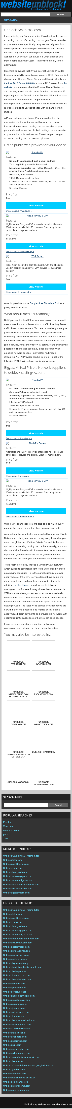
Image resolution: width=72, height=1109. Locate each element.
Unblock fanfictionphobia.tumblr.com (22, 967)
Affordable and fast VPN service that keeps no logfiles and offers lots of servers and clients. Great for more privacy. (34, 451)
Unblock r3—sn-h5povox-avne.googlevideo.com (28, 1065)
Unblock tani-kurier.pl (14, 1032)
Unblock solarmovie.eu (15, 1004)
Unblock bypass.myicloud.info (18, 1020)
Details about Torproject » (18, 292)
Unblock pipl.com (12, 1045)
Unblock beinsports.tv (14, 971)
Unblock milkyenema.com (16, 1085)
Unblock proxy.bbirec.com (16, 950)
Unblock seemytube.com (16, 1049)
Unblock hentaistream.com (17, 979)
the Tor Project (21, 585)
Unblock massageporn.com (17, 876)
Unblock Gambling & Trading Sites (21, 855)
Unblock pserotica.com (15, 1040)
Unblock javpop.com (14, 1008)
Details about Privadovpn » (19, 211)
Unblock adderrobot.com (16, 1012)
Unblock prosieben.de (14, 987)
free (12, 277)
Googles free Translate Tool (44, 303)
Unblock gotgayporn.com (16, 892)
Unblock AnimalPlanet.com (17, 1024)
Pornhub (7, 822)
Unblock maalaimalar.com (16, 1000)
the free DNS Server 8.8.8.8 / (20, 83)
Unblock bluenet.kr (13, 1061)
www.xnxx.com (11, 830)
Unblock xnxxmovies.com (16, 1028)
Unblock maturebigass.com (17, 880)
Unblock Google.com (14, 983)
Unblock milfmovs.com (15, 959)
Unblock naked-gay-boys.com (19, 995)
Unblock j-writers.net (14, 1069)
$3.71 (12, 461)
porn (5, 834)
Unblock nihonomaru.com (16, 1053)
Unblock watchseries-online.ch (19, 1077)
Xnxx (5, 838)
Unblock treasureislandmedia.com (21, 884)
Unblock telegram (12, 860)
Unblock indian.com (13, 1016)
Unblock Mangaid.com (15, 872)
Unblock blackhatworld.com (17, 888)
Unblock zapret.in (12, 868)
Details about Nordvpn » (17, 476)
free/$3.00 (12, 236)
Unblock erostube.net (14, 991)
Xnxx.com (8, 826)
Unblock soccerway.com (16, 955)
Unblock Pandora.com (15, 1036)
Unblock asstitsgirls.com (16, 864)
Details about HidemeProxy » (20, 251)
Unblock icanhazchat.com (16, 975)
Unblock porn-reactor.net (16, 1090)
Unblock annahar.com (14, 1073)
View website (36, 205)
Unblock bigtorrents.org (15, 963)
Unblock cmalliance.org (15, 1081)
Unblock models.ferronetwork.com (21, 1057)
